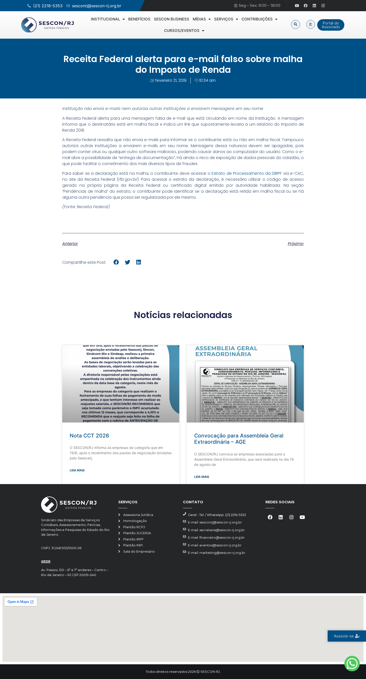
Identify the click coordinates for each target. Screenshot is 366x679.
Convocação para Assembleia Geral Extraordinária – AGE (238, 438)
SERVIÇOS (223, 19)
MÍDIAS (199, 19)
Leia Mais (77, 470)
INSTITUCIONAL (105, 19)
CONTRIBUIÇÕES (257, 19)
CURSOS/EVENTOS (181, 30)
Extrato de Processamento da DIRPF (247, 173)
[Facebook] (305, 5)
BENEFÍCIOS (139, 19)
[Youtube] (297, 5)
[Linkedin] (314, 5)
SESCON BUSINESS (171, 19)
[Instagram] (323, 5)
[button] (295, 24)
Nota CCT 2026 (89, 435)
